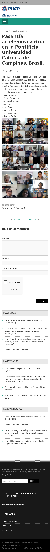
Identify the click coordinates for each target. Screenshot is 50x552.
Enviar (33, 481)
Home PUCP (7, 525)
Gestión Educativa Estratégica (18, 349)
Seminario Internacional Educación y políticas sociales (25, 388)
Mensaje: (6, 238)
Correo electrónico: (10, 268)
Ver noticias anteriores (13, 504)
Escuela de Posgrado (11, 521)
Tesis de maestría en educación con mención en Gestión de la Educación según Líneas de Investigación (26, 331)
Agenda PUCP (8, 530)
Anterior (16, 220)
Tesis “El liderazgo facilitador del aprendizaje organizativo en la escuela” (24, 442)
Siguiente (33, 220)
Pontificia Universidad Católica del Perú (11, 9)
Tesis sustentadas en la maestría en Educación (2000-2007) (25, 321)
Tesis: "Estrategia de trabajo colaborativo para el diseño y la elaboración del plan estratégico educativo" (26, 432)
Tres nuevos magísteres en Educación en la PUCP (23, 369)
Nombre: (6, 258)
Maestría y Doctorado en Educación (15, 15)
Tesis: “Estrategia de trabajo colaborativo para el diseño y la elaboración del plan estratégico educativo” (26, 341)
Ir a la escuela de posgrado (16, 2)
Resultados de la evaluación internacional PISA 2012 (25, 396)
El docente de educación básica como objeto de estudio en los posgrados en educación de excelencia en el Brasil (25, 379)
